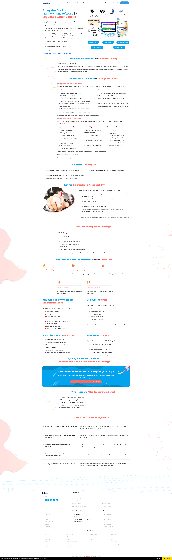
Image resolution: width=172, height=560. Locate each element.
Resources (99, 3)
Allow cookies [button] (167, 558)
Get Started (124, 3)
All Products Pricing (88, 3)
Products (69, 3)
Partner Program (48, 544)
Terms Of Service (115, 536)
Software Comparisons (72, 541)
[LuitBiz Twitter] (48, 500)
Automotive (106, 521)
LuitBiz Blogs (70, 534)
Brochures (69, 546)
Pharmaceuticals (107, 514)
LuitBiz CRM (47, 524)
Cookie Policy (114, 541)
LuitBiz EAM (47, 519)
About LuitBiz (48, 534)
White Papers (70, 544)
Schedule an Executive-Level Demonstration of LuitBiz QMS (86, 381)
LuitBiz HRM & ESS (49, 521)
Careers (46, 546)
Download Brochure (123, 42)
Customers (47, 539)
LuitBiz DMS (47, 514)
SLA (112, 539)
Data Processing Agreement (117, 544)
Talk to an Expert (108, 42)
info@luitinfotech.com (48, 497)
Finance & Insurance (108, 526)
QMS (84, 514)
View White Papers (119, 47)
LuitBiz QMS (47, 517)
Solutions (77, 3)
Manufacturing (107, 524)
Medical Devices (107, 519)
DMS (80, 514)
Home (63, 3)
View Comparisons (97, 47)
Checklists (69, 536)
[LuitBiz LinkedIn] (54, 500)
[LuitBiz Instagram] (57, 500)
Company (107, 3)
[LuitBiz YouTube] (51, 500)
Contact (115, 3)
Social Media (47, 549)
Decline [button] (158, 558)
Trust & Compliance (49, 536)
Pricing (90, 536)
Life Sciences (107, 517)
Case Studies (47, 541)
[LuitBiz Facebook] (46, 500)
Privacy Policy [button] (43, 558)
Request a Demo (93, 42)
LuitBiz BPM (47, 526)
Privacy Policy (114, 534)
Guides (68, 539)
